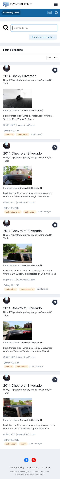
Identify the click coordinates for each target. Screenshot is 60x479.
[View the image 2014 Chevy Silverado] (17, 98)
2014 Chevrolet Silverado (22, 153)
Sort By (52, 58)
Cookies (46, 467)
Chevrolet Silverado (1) (31, 188)
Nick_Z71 (8, 80)
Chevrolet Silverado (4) (31, 110)
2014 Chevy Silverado (19, 76)
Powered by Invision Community (30, 474)
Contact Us (33, 467)
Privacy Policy (17, 467)
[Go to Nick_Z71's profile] (6, 68)
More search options (43, 37)
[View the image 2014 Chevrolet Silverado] (17, 175)
